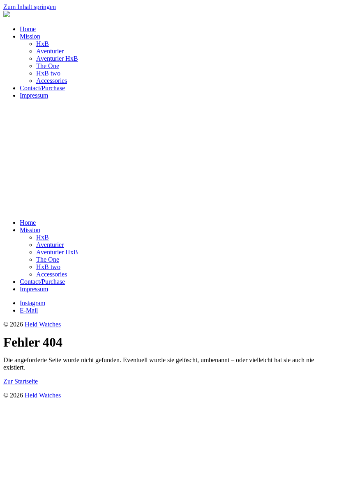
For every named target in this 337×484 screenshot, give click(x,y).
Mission (30, 36)
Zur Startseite (20, 381)
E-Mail (29, 310)
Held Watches (43, 324)
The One (47, 65)
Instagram (32, 302)
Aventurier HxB (57, 58)
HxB (42, 43)
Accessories (51, 80)
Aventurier (50, 51)
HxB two (48, 73)
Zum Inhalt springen (29, 6)
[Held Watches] (6, 14)
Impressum (34, 95)
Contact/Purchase (42, 87)
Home (28, 28)
